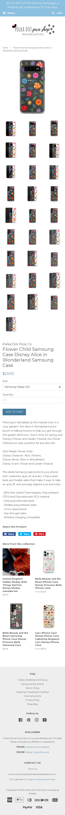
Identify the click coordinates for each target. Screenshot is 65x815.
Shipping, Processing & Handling (32, 692)
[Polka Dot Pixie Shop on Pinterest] (29, 720)
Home (5, 48)
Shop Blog (32, 704)
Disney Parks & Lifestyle (37, 747)
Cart (59, 13)
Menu (11, 13)
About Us (32, 768)
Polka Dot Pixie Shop (35, 790)
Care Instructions (32, 696)
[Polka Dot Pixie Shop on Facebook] (21, 720)
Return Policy (32, 688)
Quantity (8, 394)
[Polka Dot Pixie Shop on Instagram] (36, 720)
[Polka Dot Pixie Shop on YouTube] (45, 720)
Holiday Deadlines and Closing (32, 679)
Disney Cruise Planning (37, 752)
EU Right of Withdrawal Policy (40, 779)
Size (5, 381)
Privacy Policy (32, 700)
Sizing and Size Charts (32, 684)
